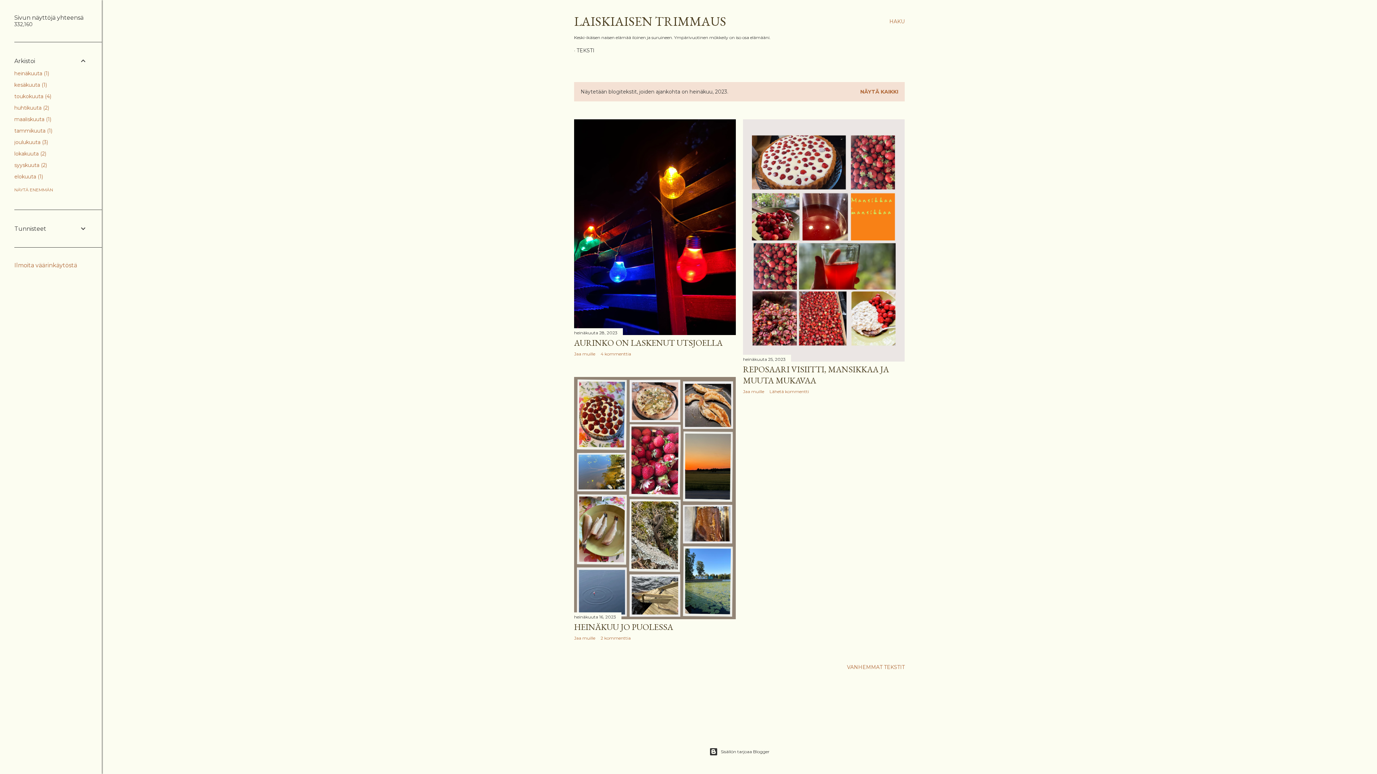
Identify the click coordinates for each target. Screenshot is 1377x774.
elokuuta (28, 176)
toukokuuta (32, 96)
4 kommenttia (616, 354)
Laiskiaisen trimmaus (650, 21)
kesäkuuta (30, 85)
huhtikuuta (31, 108)
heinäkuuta (31, 73)
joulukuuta (30, 142)
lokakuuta (29, 153)
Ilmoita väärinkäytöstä (45, 265)
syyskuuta (30, 165)
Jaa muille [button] (584, 354)
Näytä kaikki (879, 92)
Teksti (586, 50)
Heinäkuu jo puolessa (623, 626)
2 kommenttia (616, 638)
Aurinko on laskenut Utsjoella (648, 342)
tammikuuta (32, 131)
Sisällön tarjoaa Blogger (745, 751)
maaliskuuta (32, 119)
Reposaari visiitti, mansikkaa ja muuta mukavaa (816, 375)
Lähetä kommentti (789, 391)
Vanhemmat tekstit (876, 667)
